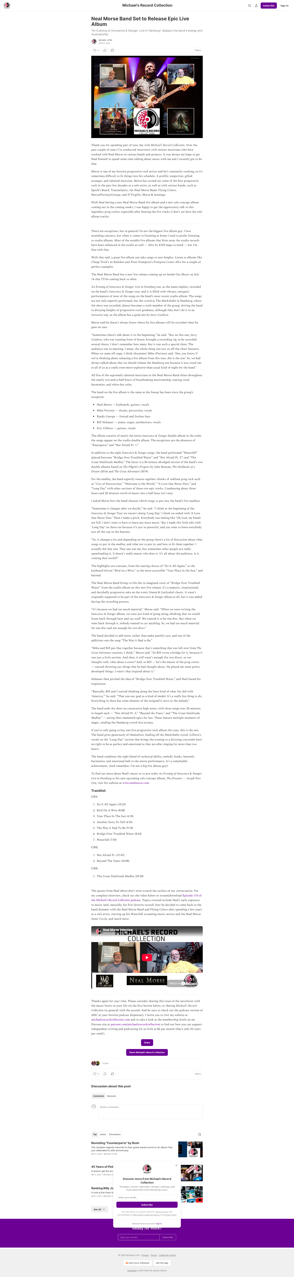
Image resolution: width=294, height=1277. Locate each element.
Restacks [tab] (111, 1096)
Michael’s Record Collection (113, 900)
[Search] (250, 5)
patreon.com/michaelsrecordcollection (135, 1024)
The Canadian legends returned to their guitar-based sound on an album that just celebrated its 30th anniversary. (131, 1149)
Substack (131, 1270)
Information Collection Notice (146, 1214)
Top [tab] (95, 1134)
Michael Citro (105, 40)
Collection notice (167, 1255)
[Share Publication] (256, 5)
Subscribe (268, 5)
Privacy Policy (170, 1214)
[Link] (87, 790)
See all (97, 1209)
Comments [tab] (98, 1096)
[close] (176, 1165)
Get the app (162, 1262)
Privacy (145, 1255)
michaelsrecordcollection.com (110, 1019)
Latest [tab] (103, 1134)
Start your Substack (138, 1262)
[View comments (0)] (105, 50)
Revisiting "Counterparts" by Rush (115, 1143)
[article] (147, 1150)
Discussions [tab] (115, 1134)
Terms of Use (162, 1211)
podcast (136, 900)
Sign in (284, 5)
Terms (154, 1255)
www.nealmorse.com (136, 783)
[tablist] (104, 1096)
